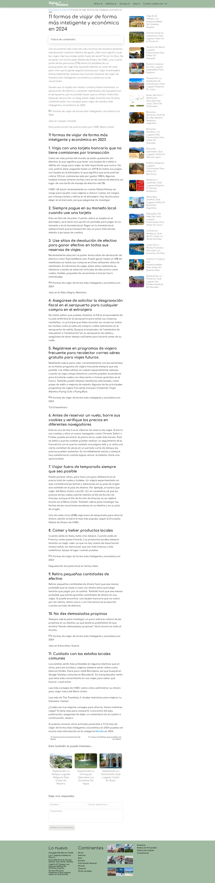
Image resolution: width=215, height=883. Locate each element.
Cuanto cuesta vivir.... (153, 4)
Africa (97, 4)
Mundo (81, 866)
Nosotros (141, 845)
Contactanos (143, 853)
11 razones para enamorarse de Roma (65, 738)
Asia (135, 4)
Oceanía (82, 868)
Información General (87, 863)
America (110, 4)
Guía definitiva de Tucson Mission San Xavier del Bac (61, 861)
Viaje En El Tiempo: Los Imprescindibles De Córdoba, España (59, 866)
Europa (123, 4)
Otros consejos (85, 871)
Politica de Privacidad (147, 848)
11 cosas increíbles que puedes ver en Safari (104, 738)
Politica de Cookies (145, 850)
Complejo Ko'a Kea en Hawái (61, 853)
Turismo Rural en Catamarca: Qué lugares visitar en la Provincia (60, 872)
